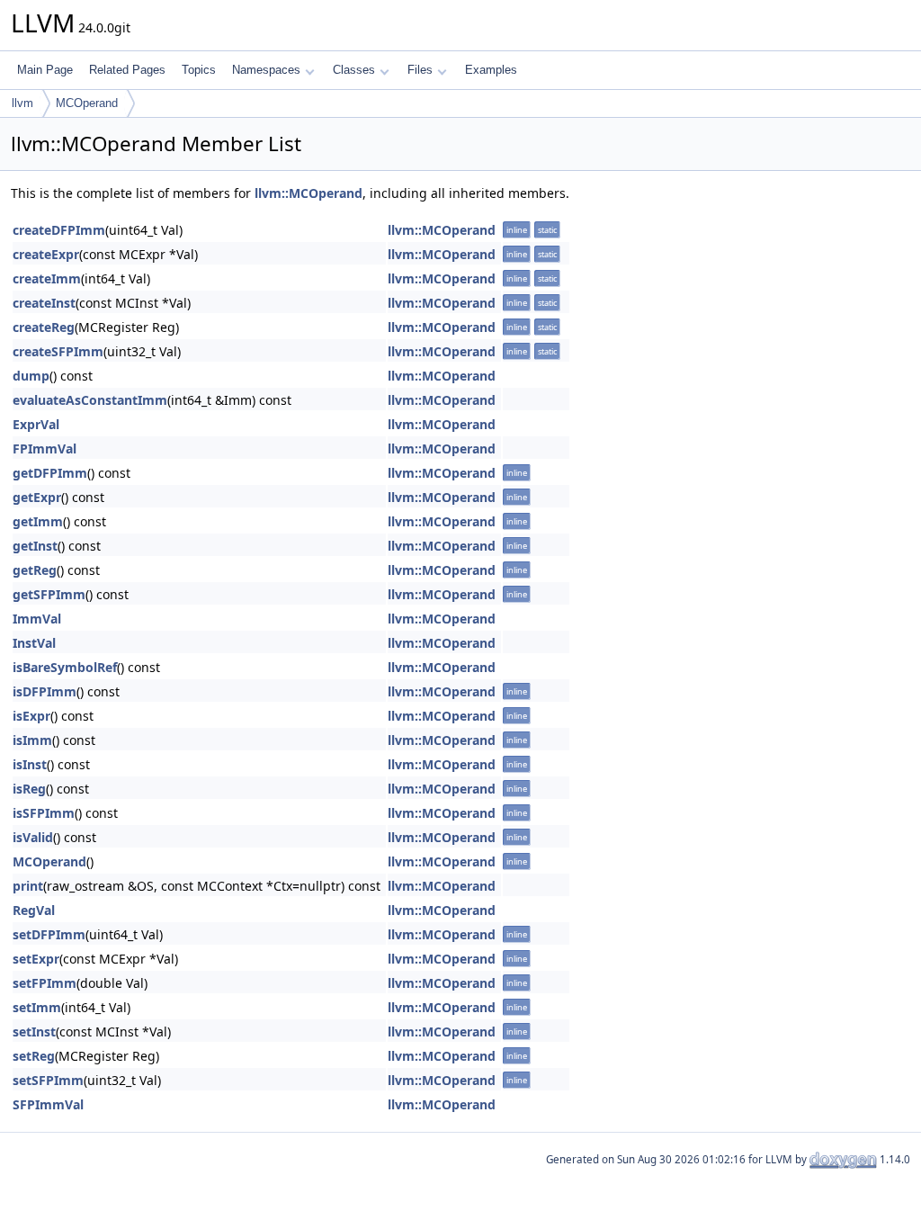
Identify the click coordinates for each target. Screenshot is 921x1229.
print (28, 885)
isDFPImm (44, 691)
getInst (35, 545)
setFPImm (44, 982)
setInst (34, 1031)
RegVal (34, 910)
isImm (32, 740)
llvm (22, 103)
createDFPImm (59, 229)
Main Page (45, 69)
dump (31, 375)
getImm (38, 521)
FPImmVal (44, 448)
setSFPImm (48, 1080)
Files (420, 69)
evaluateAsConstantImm (90, 399)
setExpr (36, 958)
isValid (33, 837)
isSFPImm (44, 812)
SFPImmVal (48, 1104)
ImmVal (37, 618)
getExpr (37, 497)
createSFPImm (58, 351)
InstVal (34, 642)
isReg (29, 788)
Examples (491, 69)
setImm (37, 1007)
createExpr (46, 254)
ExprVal (36, 424)
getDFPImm (50, 472)
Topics (199, 69)
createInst (44, 302)
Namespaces (266, 69)
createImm (47, 278)
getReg (35, 570)
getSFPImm (49, 594)
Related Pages (127, 69)
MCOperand (87, 103)
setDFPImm (49, 934)
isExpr (31, 715)
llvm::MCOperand (308, 193)
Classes (354, 69)
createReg (44, 327)
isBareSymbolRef (65, 667)
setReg (34, 1055)
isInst (30, 764)
